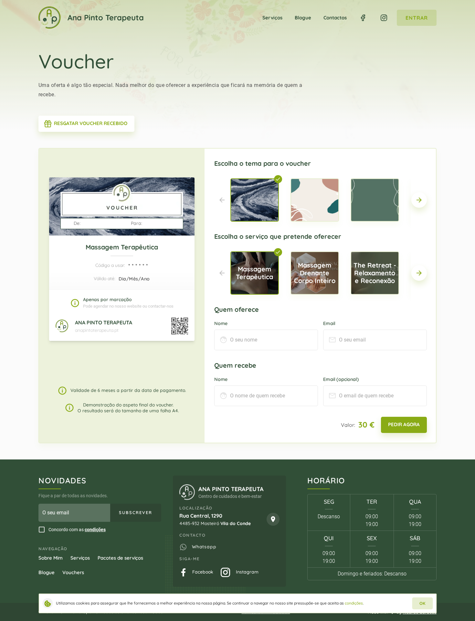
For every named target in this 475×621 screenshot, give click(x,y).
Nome (220, 323)
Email (329, 323)
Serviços (80, 558)
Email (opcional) (341, 379)
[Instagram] (384, 18)
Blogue (46, 572)
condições (95, 529)
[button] (419, 200)
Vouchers (73, 572)
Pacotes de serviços (120, 558)
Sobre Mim (50, 558)
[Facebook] (363, 18)
